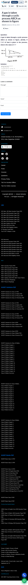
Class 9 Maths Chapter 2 (7, 387)
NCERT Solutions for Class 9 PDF (9, 322)
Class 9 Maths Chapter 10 (7, 403)
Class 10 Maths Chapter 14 (8, 371)
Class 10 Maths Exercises (7, 373)
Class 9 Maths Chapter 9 (7, 401)
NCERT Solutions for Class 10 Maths (10, 343)
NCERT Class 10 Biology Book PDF (10, 489)
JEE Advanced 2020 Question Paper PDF (11, 249)
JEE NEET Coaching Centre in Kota (10, 577)
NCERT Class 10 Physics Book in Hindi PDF (12, 485)
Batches (14, 2)
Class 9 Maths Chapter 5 (7, 393)
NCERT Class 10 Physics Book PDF (10, 483)
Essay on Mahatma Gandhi (17, 554)
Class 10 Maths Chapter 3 (7, 349)
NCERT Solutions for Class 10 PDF (10, 313)
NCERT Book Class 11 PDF (8, 462)
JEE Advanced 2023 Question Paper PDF (11, 243)
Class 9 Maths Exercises (7, 409)
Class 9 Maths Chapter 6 (7, 395)
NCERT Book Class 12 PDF (8, 459)
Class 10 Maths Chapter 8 (7, 359)
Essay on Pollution (5, 554)
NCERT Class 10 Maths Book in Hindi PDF (11, 481)
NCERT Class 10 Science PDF (8, 475)
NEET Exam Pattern (20, 277)
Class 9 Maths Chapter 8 (7, 399)
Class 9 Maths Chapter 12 (7, 407)
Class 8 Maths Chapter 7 (7, 434)
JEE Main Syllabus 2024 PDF (8, 223)
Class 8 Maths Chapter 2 (7, 424)
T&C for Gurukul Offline (8, 182)
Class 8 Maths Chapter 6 (7, 432)
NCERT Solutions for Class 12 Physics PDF (12, 295)
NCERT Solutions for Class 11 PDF (10, 303)
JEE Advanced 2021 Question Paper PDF (11, 247)
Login (21, 2)
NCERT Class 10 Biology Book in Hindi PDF (12, 491)
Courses (3, 172)
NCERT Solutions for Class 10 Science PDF (12, 317)
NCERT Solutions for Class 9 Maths (10, 383)
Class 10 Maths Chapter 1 (7, 345)
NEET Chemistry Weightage (8, 279)
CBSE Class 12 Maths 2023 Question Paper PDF (13, 513)
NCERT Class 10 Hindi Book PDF (9, 473)
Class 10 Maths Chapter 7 (7, 357)
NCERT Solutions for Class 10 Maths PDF (11, 315)
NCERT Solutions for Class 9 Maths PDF (11, 324)
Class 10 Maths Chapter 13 (8, 369)
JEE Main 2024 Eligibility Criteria (9, 227)
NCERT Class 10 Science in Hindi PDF (10, 477)
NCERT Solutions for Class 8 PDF (9, 331)
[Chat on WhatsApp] (24, 581)
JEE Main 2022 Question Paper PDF (10, 215)
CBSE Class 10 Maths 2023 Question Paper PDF (13, 529)
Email (2, 105)
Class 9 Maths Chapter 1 (7, 385)
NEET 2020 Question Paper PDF (9, 273)
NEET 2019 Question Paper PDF (9, 275)
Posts (3, 169)
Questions (4, 175)
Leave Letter (19, 561)
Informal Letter (4, 561)
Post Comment (6, 114)
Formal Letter (12, 561)
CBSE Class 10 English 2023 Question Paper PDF (13, 535)
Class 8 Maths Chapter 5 (7, 430)
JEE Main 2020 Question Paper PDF (10, 219)
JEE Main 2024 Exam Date (8, 225)
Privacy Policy (5, 179)
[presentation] (2, 42)
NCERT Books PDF (7, 455)
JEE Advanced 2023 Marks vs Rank (10, 253)
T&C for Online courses (8, 186)
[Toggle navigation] (26, 2)
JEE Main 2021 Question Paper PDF (10, 217)
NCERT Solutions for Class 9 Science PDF (11, 326)
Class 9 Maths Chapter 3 (7, 389)
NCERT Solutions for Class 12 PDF (10, 291)
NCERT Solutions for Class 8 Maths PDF (11, 333)
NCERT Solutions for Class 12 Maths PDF (11, 293)
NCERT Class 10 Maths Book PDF (9, 479)
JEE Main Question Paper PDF (14, 211)
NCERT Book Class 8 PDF (7, 501)
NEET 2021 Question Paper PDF (9, 271)
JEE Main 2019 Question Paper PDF (10, 221)
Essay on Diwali (14, 548)
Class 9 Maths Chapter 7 (7, 397)
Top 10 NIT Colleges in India (8, 231)
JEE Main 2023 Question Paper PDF (10, 213)
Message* (3, 85)
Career (3, 165)
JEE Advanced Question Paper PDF (10, 241)
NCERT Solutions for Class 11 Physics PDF (12, 307)
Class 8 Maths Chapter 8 (7, 436)
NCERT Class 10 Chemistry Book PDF (10, 487)
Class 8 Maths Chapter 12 (7, 444)
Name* (2, 99)
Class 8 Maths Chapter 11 (7, 442)
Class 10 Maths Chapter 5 (7, 353)
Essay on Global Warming (7, 556)
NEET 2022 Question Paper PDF (9, 269)
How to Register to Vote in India (9, 570)
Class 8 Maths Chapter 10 (7, 440)
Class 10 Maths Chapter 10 (8, 363)
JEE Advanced (4, 239)
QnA (2, 567)
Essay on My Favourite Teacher (9, 550)
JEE (2, 205)
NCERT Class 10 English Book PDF (10, 471)
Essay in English (5, 548)
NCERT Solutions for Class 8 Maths (10, 420)
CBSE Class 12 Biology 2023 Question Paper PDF (13, 523)
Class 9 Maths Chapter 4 (7, 391)
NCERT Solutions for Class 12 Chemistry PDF (12, 297)
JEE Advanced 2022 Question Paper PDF (11, 245)
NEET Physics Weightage (7, 281)
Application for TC (5, 563)
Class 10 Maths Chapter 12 (8, 367)
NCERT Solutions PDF (8, 287)
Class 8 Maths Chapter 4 (7, 428)
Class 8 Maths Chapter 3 (7, 426)
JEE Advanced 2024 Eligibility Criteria (10, 255)
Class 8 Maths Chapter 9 (7, 438)
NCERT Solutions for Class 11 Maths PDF (11, 305)
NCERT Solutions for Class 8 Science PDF (11, 335)
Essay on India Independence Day (9, 552)
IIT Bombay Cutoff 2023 (7, 229)
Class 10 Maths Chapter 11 (8, 365)
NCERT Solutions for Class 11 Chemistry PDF (12, 309)
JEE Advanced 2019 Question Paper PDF (11, 251)
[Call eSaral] (24, 575)
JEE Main (3, 211)
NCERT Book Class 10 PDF (8, 469)
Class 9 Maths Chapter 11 (7, 405)
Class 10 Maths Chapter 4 (7, 351)
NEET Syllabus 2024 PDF (7, 277)
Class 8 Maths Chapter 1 (7, 422)
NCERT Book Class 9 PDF (7, 497)
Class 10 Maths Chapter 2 (7, 347)
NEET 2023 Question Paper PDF (9, 267)
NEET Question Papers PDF (8, 265)
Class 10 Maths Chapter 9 (7, 361)
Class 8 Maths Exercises (7, 448)
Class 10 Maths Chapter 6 (7, 355)
